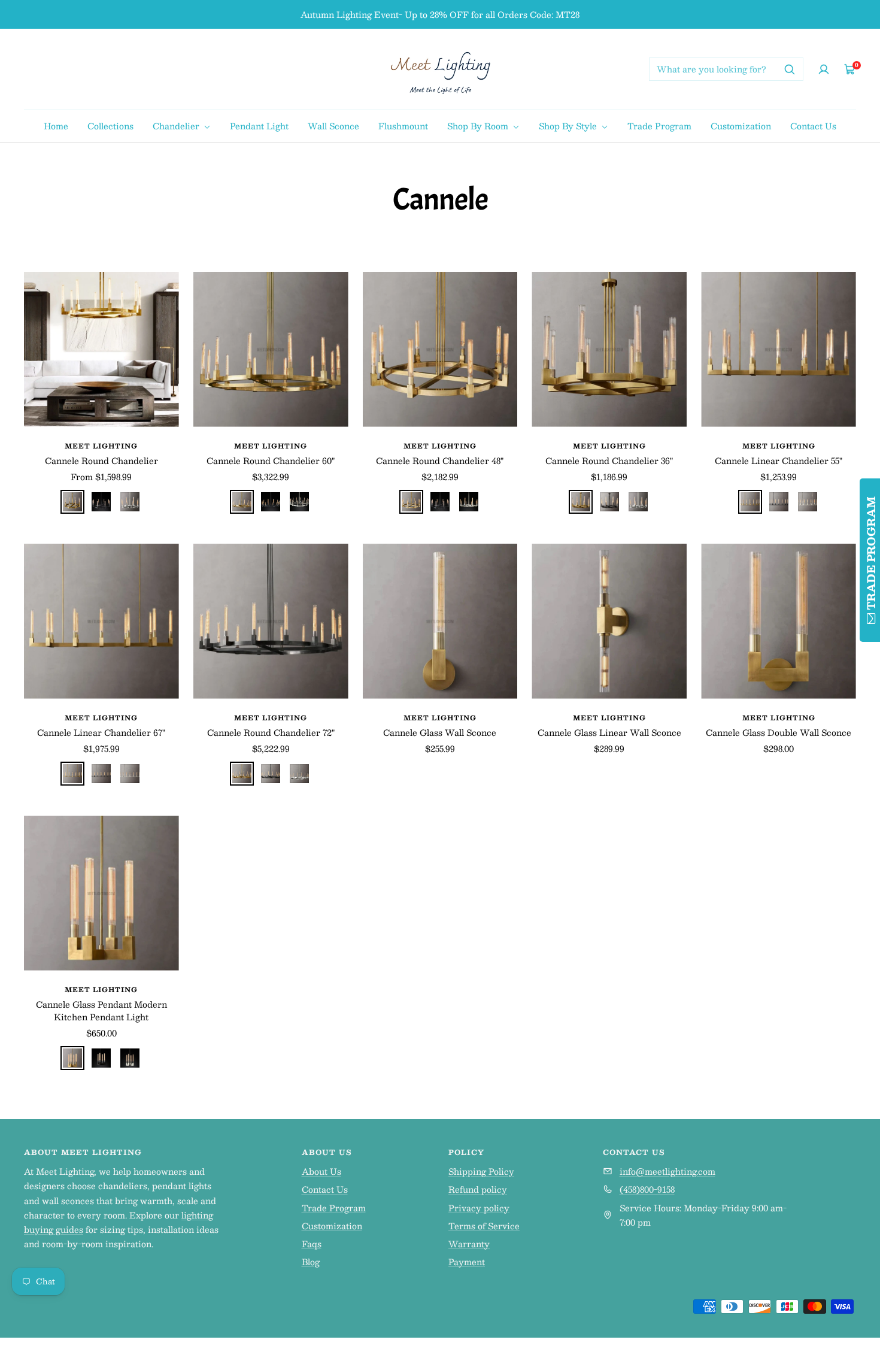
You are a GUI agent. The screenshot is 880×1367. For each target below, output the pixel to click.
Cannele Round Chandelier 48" (439, 460)
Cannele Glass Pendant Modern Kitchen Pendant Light (101, 1010)
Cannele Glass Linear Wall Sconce (609, 732)
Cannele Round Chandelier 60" (271, 460)
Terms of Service (484, 1226)
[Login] (824, 69)
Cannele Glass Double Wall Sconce (778, 732)
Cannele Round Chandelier (101, 460)
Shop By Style (569, 126)
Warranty (469, 1243)
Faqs (311, 1243)
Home (56, 126)
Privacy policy (478, 1208)
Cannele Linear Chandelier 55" (778, 460)
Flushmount (403, 126)
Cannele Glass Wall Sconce (439, 732)
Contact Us (813, 126)
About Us (321, 1171)
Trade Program (659, 126)
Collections (110, 126)
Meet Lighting (101, 446)
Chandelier (177, 126)
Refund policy (477, 1189)
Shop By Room (479, 126)
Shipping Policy (481, 1171)
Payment (466, 1261)
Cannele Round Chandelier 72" (271, 732)
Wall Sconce (333, 126)
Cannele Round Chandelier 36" (609, 460)
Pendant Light (259, 126)
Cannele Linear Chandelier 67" (101, 732)
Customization (741, 126)
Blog (311, 1261)
